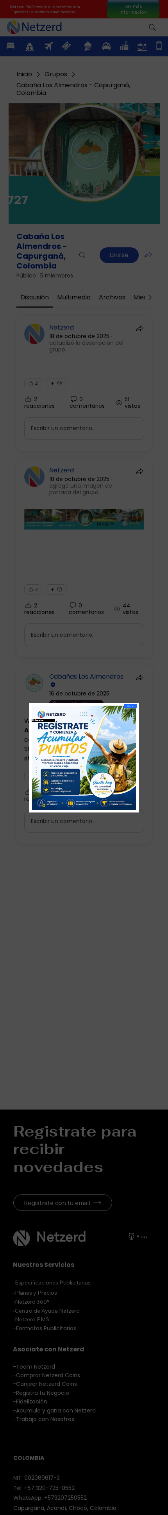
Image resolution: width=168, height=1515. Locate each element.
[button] (131, 706)
